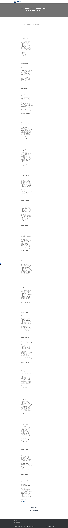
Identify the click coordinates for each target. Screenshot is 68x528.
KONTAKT (52, 1)
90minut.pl (24, 499)
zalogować (24, 512)
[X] (0, 264)
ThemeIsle (53, 526)
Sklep (46, 1)
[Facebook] (0, 263)
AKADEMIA (49, 1)
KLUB (37, 1)
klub (24, 501)
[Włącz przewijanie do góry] (67, 526)
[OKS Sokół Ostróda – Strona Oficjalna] (18, 1)
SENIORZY (41, 1)
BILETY (43, 1)
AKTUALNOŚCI (34, 1)
